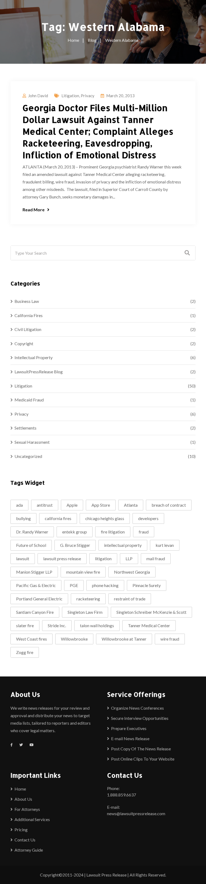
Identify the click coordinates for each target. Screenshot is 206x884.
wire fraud (169, 638)
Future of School (31, 545)
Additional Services (32, 819)
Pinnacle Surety (147, 585)
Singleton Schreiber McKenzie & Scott (151, 612)
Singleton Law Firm (85, 612)
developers (148, 518)
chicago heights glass (104, 518)
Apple (72, 504)
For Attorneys (27, 809)
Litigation (70, 95)
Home (20, 788)
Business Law (26, 301)
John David (38, 95)
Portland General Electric (39, 598)
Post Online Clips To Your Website (142, 758)
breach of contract (169, 504)
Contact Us (24, 839)
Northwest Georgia (132, 571)
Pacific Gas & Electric (36, 585)
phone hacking (105, 585)
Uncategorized (28, 456)
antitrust (45, 504)
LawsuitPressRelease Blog (38, 371)
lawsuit (22, 558)
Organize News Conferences (137, 707)
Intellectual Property (33, 357)
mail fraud (155, 558)
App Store (100, 504)
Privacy (87, 95)
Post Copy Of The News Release (141, 748)
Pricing (21, 829)
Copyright (23, 343)
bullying (23, 518)
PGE (74, 585)
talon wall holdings (97, 625)
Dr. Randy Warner (32, 531)
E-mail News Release (130, 738)
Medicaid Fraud (29, 399)
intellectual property (123, 545)
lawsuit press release (62, 558)
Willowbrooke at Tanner (124, 638)
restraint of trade (129, 598)
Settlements (25, 427)
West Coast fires (31, 638)
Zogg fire (24, 652)
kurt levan (165, 545)
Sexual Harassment (32, 442)
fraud (144, 531)
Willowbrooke (74, 638)
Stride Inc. (57, 625)
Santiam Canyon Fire (35, 612)
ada (19, 504)
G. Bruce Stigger (75, 545)
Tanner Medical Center (149, 625)
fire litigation (113, 531)
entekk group (74, 531)
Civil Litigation (27, 329)
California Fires (28, 315)
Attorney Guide (28, 849)
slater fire (25, 625)
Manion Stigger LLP (34, 571)
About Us (23, 799)
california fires (58, 518)
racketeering (88, 598)
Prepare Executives (128, 728)
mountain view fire (83, 571)
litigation (103, 558)
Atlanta (131, 504)
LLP (129, 558)
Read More (34, 209)
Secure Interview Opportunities (139, 718)
